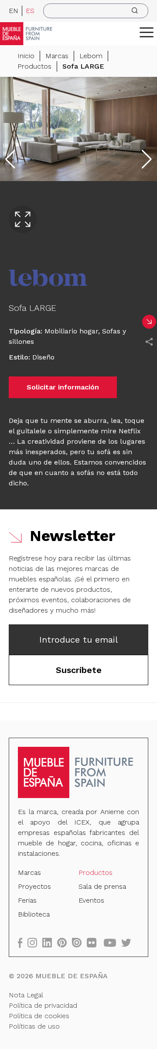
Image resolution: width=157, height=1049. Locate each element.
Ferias (27, 900)
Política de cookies (39, 1016)
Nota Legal (26, 995)
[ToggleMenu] (146, 32)
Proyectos (34, 886)
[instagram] (34, 942)
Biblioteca (34, 914)
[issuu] (79, 942)
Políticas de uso (34, 1026)
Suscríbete (79, 670)
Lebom (90, 56)
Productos (34, 66)
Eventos (91, 900)
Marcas (56, 56)
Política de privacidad (43, 1005)
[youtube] (112, 942)
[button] (146, 32)
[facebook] (22, 942)
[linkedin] (49, 942)
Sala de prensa (102, 886)
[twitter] (129, 942)
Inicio (25, 56)
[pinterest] (64, 942)
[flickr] (94, 942)
